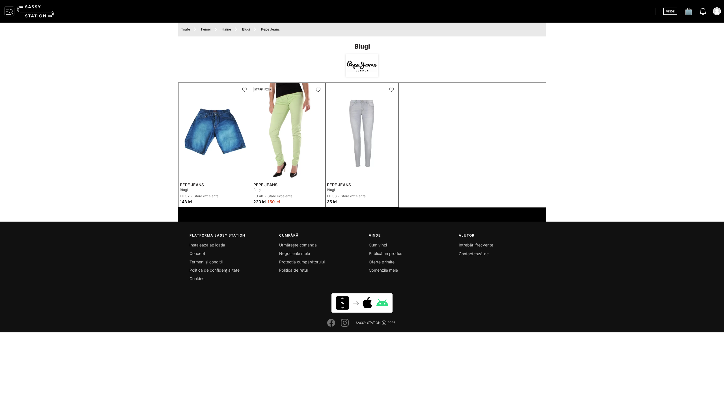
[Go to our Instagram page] (345, 323)
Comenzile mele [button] (383, 270)
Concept (197, 253)
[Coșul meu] (689, 11)
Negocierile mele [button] (294, 253)
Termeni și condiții (206, 261)
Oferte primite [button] (382, 261)
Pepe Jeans (270, 29)
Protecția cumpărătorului (302, 261)
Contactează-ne (474, 253)
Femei (206, 29)
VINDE (670, 11)
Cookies (196, 278)
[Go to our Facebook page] (331, 323)
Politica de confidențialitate (214, 270)
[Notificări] (703, 11)
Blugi (246, 29)
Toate (185, 29)
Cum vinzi (378, 245)
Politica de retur (293, 270)
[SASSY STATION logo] (35, 11)
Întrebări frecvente (476, 245)
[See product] (215, 131)
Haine (226, 29)
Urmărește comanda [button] (298, 245)
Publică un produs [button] (385, 253)
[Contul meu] (717, 11)
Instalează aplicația (207, 245)
